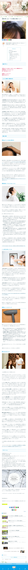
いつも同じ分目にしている (13, 56)
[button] (26, 261)
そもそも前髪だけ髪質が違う (13, 51)
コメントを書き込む (14, 557)
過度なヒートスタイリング (13, 57)
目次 (13, 48)
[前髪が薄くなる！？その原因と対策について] (6, 39)
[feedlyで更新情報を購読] (14, 510)
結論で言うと (11, 50)
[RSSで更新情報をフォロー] (15, 510)
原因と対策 (10, 52)
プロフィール (11, 59)
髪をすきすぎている (12, 58)
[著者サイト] (12, 510)
